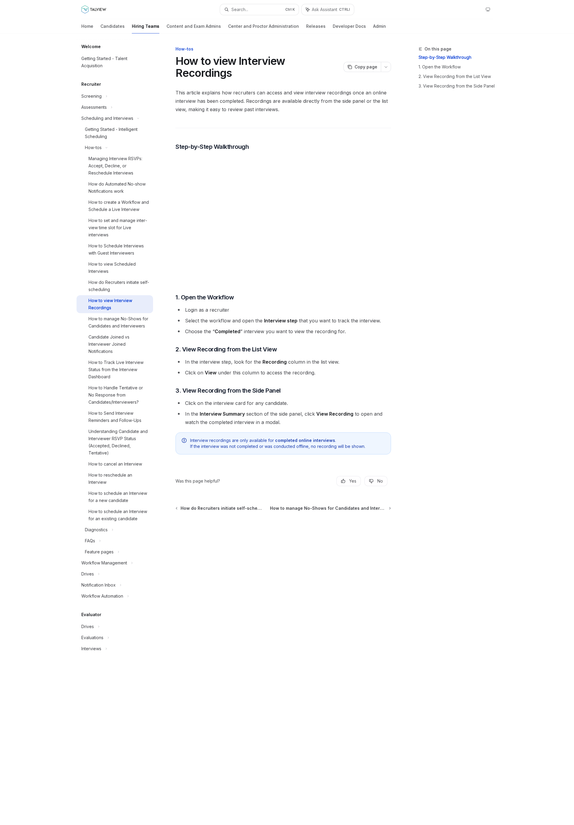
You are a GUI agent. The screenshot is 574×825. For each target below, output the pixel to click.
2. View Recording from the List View (455, 76)
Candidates (112, 26)
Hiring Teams (145, 26)
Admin (379, 26)
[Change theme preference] (488, 9)
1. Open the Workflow (440, 66)
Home (87, 26)
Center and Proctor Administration (263, 26)
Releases (316, 26)
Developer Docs (349, 26)
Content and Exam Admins (194, 26)
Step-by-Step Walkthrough (445, 57)
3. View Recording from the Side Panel (457, 85)
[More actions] (386, 67)
